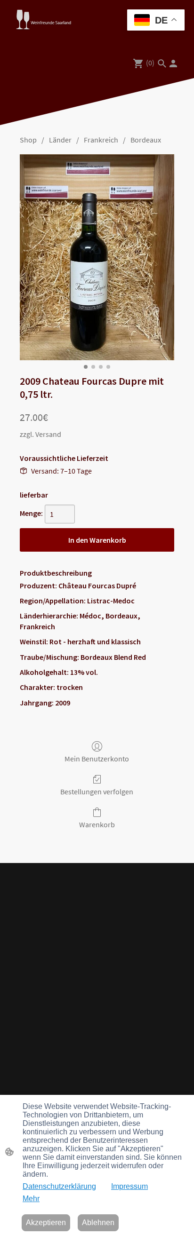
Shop (28, 139)
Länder (60, 139)
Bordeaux (145, 139)
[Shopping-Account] (173, 63)
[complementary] (156, 20)
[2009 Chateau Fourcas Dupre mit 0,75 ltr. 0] (97, 257)
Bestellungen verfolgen (96, 791)
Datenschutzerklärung (59, 1186)
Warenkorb (97, 824)
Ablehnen (98, 1223)
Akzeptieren (46, 1223)
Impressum (129, 1186)
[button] (162, 63)
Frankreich (101, 139)
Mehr (31, 1199)
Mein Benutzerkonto (97, 758)
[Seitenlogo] (43, 19)
